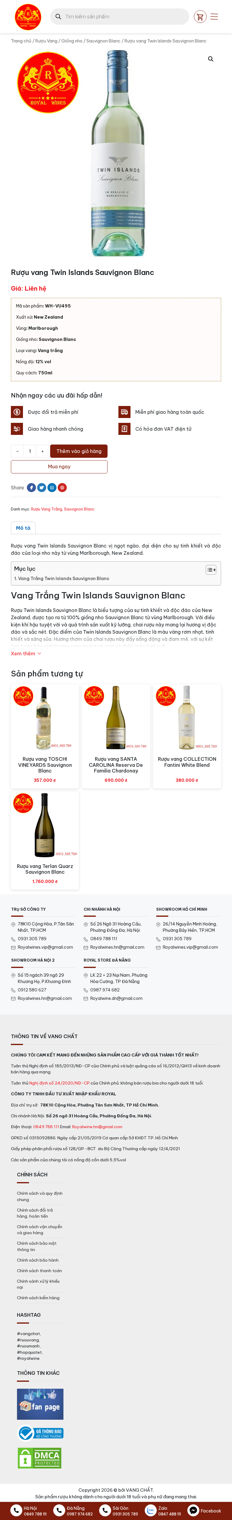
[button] (210, 59)
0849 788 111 (103, 938)
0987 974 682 (105, 990)
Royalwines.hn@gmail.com (117, 947)
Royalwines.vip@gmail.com (45, 947)
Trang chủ (21, 41)
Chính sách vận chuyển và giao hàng (39, 1229)
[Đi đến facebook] (31, 487)
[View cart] (200, 16)
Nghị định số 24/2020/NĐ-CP (59, 1083)
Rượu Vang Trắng (46, 509)
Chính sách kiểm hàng (38, 1297)
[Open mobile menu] (214, 16)
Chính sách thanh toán (39, 1270)
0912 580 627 (32, 990)
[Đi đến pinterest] (62, 487)
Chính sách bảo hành (38, 1260)
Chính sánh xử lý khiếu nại (38, 1284)
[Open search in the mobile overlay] (119, 16)
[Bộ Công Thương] (40, 1433)
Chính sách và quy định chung (40, 1196)
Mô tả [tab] (23, 528)
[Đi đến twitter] (41, 487)
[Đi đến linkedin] (51, 487)
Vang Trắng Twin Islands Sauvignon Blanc (63, 578)
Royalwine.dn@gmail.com (116, 998)
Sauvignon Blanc (103, 41)
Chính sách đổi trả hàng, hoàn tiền (35, 1213)
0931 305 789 (32, 938)
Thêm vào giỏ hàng (79, 451)
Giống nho (71, 41)
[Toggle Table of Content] (208, 570)
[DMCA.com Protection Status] (39, 1458)
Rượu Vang (46, 41)
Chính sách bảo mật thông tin (36, 1246)
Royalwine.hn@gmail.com (97, 1126)
